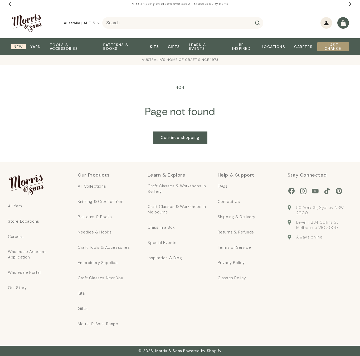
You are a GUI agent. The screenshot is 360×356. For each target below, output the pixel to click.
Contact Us (229, 201)
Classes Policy (232, 278)
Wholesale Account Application (27, 254)
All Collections (92, 186)
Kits (81, 293)
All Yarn (15, 206)
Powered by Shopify (202, 350)
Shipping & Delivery (236, 217)
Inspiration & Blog (165, 258)
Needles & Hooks (94, 232)
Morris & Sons (168, 350)
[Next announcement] (350, 4)
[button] (343, 23)
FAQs (223, 186)
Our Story (17, 287)
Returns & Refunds (236, 232)
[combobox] (182, 23)
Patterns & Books (95, 217)
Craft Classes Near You (100, 278)
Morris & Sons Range (98, 323)
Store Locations (23, 221)
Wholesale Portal (24, 272)
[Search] (257, 23)
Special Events (162, 242)
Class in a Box (161, 227)
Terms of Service (234, 247)
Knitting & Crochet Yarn (101, 201)
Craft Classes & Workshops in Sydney (177, 188)
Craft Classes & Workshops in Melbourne (177, 209)
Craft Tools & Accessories (104, 247)
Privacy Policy (231, 262)
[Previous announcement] (10, 4)
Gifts (82, 308)
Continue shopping (180, 137)
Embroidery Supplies (98, 262)
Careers (15, 236)
